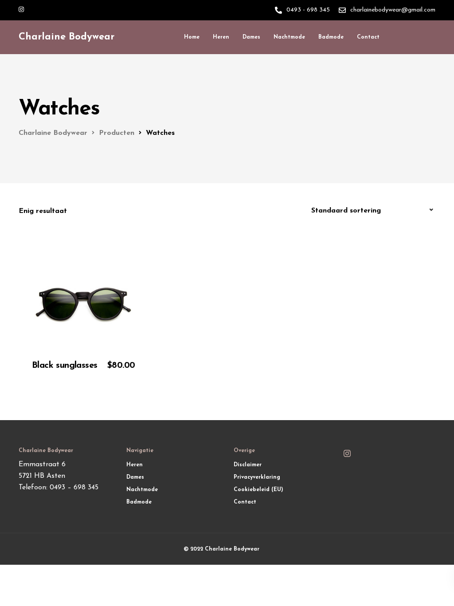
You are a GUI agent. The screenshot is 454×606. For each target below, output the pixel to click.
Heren (221, 37)
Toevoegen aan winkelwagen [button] (87, 373)
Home (192, 37)
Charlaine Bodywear (66, 37)
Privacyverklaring (257, 477)
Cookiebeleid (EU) (258, 489)
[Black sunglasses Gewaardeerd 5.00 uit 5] (83, 258)
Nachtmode (289, 37)
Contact (368, 37)
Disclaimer (248, 465)
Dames (251, 37)
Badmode (331, 37)
